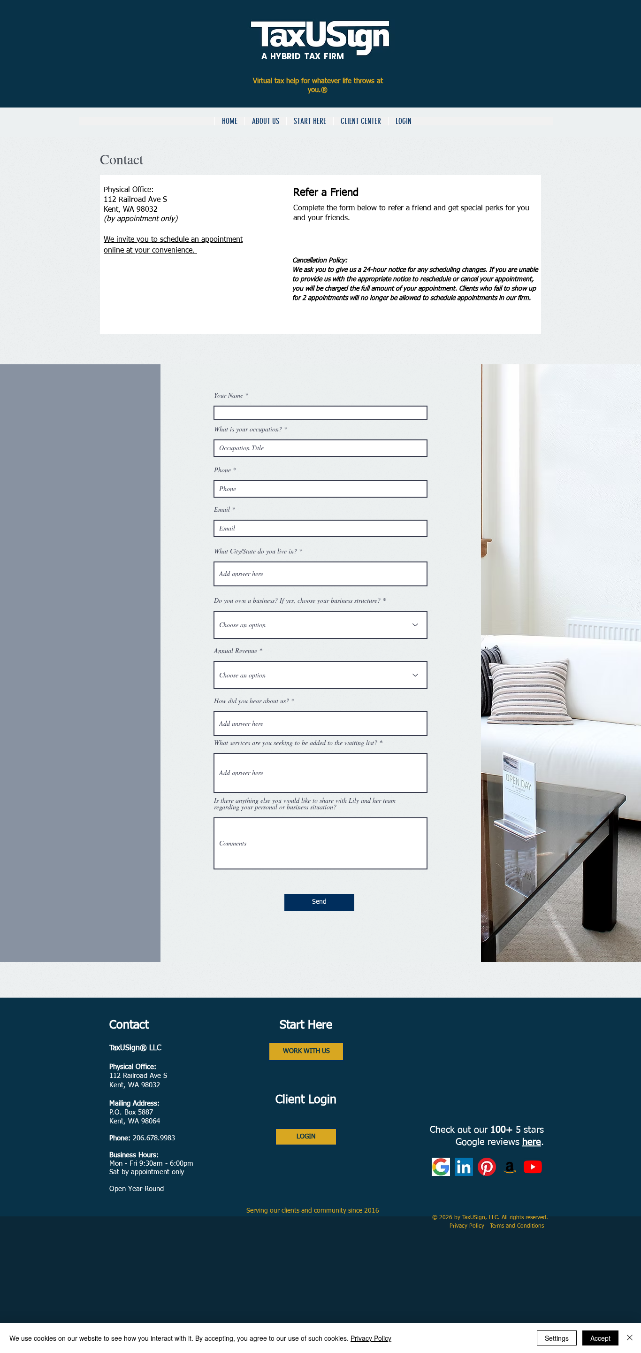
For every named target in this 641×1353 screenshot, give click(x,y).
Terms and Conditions (518, 1226)
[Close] (629, 1337)
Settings (557, 1338)
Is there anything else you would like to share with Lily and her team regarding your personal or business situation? (305, 803)
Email (222, 509)
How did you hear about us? (251, 701)
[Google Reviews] (441, 1167)
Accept (600, 1338)
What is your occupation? (249, 429)
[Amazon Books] (510, 1167)
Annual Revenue (235, 650)
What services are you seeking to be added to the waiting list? (295, 742)
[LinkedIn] (464, 1167)
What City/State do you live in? (255, 551)
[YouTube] (533, 1167)
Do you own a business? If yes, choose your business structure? (297, 600)
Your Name (228, 395)
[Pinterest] (487, 1167)
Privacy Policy (468, 1226)
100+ (501, 1130)
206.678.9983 (154, 1138)
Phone (222, 470)
